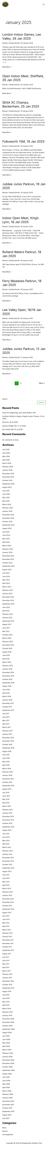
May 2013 (5, 882)
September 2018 (8, 683)
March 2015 (6, 806)
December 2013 (8, 857)
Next (42, 383)
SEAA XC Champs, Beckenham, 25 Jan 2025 (20, 104)
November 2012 (8, 902)
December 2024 (8, 515)
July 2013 (5, 875)
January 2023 (7, 593)
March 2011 (6, 971)
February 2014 (7, 851)
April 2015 (5, 803)
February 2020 (7, 641)
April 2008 (6, 1087)
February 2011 (7, 974)
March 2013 (6, 888)
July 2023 (5, 573)
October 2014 (7, 823)
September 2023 (8, 566)
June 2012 (6, 919)
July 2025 (5, 491)
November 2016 (8, 741)
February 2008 (7, 1094)
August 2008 (7, 1074)
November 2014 (8, 820)
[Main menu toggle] (43, 4)
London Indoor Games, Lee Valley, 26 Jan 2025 (21, 36)
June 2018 (6, 689)
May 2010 (5, 1002)
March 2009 (6, 1050)
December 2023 (8, 556)
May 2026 (6, 456)
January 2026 (7, 470)
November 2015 (8, 779)
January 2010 (7, 1015)
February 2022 (7, 614)
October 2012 (7, 906)
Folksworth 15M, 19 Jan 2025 (23, 141)
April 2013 (5, 885)
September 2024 (8, 525)
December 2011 (8, 940)
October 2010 (7, 984)
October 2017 (7, 707)
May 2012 (5, 923)
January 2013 (7, 895)
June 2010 (6, 998)
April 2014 (5, 844)
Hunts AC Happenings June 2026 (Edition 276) (19, 413)
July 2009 (6, 1036)
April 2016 (5, 765)
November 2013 (8, 861)
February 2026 (7, 467)
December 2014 (8, 816)
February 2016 (7, 772)
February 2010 (7, 1012)
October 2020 (7, 635)
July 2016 (5, 755)
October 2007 (7, 1108)
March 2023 (6, 587)
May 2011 (5, 964)
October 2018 (7, 679)
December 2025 (8, 473)
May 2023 (6, 580)
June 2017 (6, 717)
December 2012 (8, 899)
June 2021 (6, 628)
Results (5, 43)
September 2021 (8, 621)
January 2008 (7, 1098)
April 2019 (5, 659)
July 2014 (5, 834)
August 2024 (7, 528)
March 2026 (6, 463)
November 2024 (8, 518)
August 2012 (6, 912)
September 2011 (8, 950)
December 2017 (8, 703)
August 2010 (6, 991)
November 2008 (8, 1063)
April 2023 (6, 583)
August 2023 (7, 569)
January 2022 (7, 617)
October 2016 (7, 744)
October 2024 (7, 521)
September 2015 (8, 785)
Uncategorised (7, 1134)
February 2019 (7, 666)
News (4, 1128)
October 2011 (7, 947)
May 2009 (6, 1043)
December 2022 (8, 597)
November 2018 (8, 676)
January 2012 (7, 936)
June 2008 (6, 1080)
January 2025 (7, 511)
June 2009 (6, 1039)
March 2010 (6, 1008)
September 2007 (8, 1111)
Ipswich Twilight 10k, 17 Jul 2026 (14, 426)
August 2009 (7, 1032)
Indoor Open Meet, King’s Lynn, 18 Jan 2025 (20, 220)
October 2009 (7, 1026)
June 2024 (6, 535)
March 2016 (6, 768)
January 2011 (7, 978)
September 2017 (8, 710)
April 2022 (6, 611)
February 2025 (7, 508)
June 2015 (6, 796)
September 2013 (8, 868)
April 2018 (5, 693)
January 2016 (7, 775)
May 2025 (6, 497)
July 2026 (5, 449)
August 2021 (6, 624)
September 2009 (8, 1029)
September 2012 (8, 909)
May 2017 (5, 720)
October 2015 (7, 782)
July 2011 (5, 957)
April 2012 (5, 926)
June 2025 (6, 494)
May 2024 (6, 539)
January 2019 (7, 669)
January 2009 (7, 1056)
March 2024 (6, 545)
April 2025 (6, 501)
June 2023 (6, 576)
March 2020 (6, 638)
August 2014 (6, 830)
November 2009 (8, 1022)
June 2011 (5, 960)
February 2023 (7, 590)
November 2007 (8, 1105)
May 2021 (5, 631)
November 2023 (8, 559)
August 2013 (6, 871)
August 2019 (6, 652)
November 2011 (8, 943)
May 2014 (5, 840)
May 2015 (5, 799)
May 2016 (5, 761)
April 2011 (5, 967)
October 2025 (7, 480)
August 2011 (6, 954)
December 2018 (8, 672)
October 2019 (7, 648)
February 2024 (7, 549)
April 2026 (6, 460)
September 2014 (8, 827)
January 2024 (7, 552)
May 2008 (6, 1084)
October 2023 (7, 563)
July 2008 (5, 1077)
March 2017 (6, 727)
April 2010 (5, 1005)
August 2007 (7, 1115)
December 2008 (8, 1060)
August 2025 (6, 487)
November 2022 (8, 600)
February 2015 (7, 810)
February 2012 (7, 933)
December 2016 (8, 738)
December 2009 (8, 1019)
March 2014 (6, 847)
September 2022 (8, 604)
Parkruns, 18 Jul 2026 (10, 422)
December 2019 (8, 645)
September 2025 (8, 484)
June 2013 (6, 878)
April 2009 (6, 1046)
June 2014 (6, 837)
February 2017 (7, 731)
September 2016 (8, 748)
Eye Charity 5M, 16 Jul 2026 (12, 429)
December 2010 (8, 981)
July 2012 (5, 916)
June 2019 (6, 655)
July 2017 (5, 713)
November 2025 (8, 477)
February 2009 (7, 1053)
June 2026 (6, 453)
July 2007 (5, 1118)
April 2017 (5, 724)
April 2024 (6, 542)
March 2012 (6, 930)
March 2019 (6, 662)
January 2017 (7, 734)
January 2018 (7, 700)
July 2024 (5, 532)
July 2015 (5, 792)
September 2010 (8, 988)
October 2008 (7, 1067)
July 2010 (5, 995)
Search (4, 399)
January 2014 (7, 854)
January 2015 (7, 813)
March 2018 (6, 696)
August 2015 (6, 789)
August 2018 (6, 686)
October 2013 (7, 864)
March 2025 (6, 504)
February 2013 (7, 892)
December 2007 (8, 1101)
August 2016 (6, 751)
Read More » (6, 67)
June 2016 (6, 758)
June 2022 (6, 607)
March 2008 (6, 1091)
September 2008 (8, 1070)
